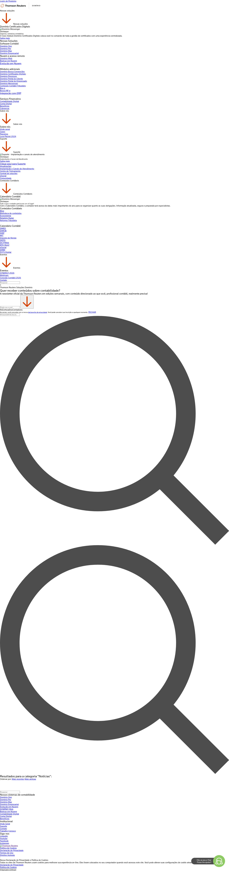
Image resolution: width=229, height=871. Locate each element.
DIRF (2, 233)
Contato (3, 280)
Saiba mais (5, 38)
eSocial (3, 176)
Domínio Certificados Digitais (13, 74)
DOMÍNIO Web (6, 809)
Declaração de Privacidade (11, 850)
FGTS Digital (5, 252)
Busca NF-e (5, 90)
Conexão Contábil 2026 (10, 278)
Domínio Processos (8, 76)
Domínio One (6, 46)
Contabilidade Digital (9, 101)
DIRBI (2, 250)
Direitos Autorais (7, 855)
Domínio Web (6, 58)
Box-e (2, 88)
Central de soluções (8, 173)
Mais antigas (30, 779)
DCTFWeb (4, 243)
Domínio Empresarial (9, 53)
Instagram (4, 843)
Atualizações (5, 166)
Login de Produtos (8, 1)
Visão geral (5, 129)
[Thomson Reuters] (20, 8)
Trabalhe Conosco (8, 831)
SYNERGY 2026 (7, 273)
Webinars (4, 275)
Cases (2, 131)
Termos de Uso (6, 853)
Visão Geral (5, 824)
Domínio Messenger (9, 83)
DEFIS (2, 240)
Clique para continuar (8, 870)
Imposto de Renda (8, 238)
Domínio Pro (5, 48)
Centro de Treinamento (10, 171)
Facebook (4, 841)
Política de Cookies (8, 848)
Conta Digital (6, 104)
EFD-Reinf (4, 245)
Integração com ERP (10, 93)
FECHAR (92, 312)
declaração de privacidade (37, 312)
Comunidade (5, 178)
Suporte (3, 826)
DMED (3, 228)
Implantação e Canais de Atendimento (17, 169)
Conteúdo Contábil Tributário (13, 86)
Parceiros (4, 134)
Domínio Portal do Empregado (13, 81)
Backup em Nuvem (8, 61)
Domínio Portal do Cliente (11, 79)
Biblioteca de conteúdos (10, 213)
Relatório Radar (7, 218)
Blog (2, 211)
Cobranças (4, 108)
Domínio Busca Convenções (12, 71)
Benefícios (4, 106)
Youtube (3, 838)
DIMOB (3, 231)
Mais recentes (18, 779)
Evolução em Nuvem (10, 63)
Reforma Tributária (8, 220)
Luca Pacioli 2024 (8, 136)
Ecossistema (5, 216)
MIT (1, 235)
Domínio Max (6, 51)
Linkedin (4, 836)
